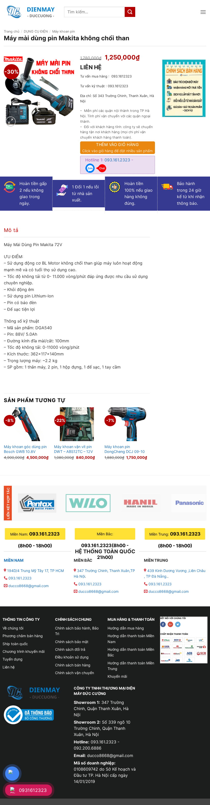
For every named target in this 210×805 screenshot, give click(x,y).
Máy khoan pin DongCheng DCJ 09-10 (124, 449)
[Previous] (4, 437)
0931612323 (33, 790)
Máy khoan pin (63, 31)
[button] (203, 12)
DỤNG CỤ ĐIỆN (36, 31)
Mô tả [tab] (11, 230)
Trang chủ (11, 31)
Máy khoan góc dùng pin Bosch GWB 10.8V (25, 449)
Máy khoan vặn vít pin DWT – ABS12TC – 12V (73, 449)
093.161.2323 (117, 159)
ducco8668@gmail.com (28, 586)
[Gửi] (130, 12)
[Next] (149, 437)
